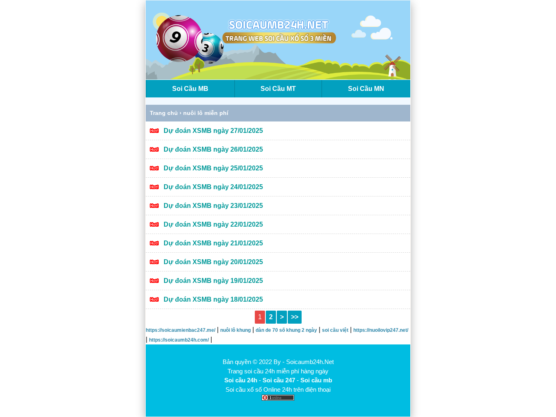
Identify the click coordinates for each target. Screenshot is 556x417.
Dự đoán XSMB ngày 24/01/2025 (213, 186)
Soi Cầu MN (366, 88)
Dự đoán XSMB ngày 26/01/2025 (213, 149)
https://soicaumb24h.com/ (179, 340)
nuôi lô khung (235, 330)
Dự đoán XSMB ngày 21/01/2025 (213, 243)
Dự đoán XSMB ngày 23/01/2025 (213, 205)
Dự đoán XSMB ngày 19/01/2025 (213, 280)
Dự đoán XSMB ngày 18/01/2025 (213, 299)
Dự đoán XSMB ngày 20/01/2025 (213, 261)
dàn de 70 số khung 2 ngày (286, 330)
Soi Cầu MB (190, 88)
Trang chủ (164, 113)
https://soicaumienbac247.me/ (180, 330)
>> (294, 316)
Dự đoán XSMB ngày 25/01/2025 (213, 168)
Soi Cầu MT (278, 88)
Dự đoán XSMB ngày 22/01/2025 (213, 224)
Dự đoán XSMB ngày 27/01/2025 (213, 130)
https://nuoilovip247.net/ (380, 330)
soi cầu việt (335, 330)
